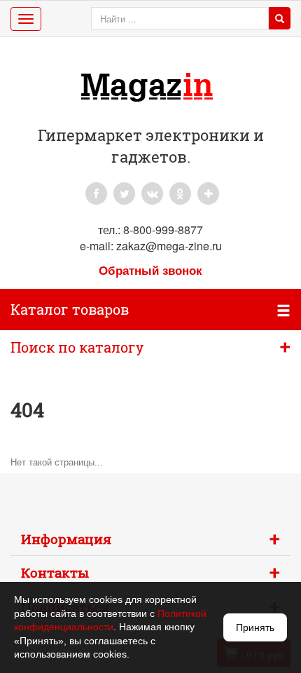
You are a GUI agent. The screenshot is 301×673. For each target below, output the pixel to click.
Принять (255, 627)
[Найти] (279, 18)
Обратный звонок (150, 269)
